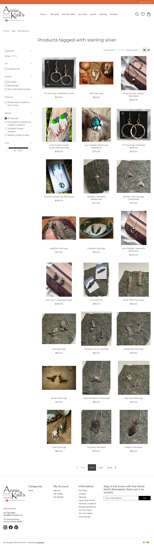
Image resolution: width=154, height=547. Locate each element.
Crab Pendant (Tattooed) (96, 398)
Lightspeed (40, 542)
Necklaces (13, 85)
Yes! (144, 498)
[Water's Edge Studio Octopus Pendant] (96, 427)
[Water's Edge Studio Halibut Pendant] (134, 427)
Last (100, 467)
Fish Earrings (96, 93)
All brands (12, 118)
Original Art (13, 68)
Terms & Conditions (87, 504)
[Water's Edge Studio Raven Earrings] (59, 378)
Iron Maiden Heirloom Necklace (133, 249)
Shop (7, 56)
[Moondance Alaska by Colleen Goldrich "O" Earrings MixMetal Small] (59, 73)
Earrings (11, 82)
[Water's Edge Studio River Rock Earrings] (134, 280)
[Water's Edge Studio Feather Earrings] (96, 228)
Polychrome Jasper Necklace (133, 94)
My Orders (58, 494)
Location (114, 14)
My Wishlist (59, 497)
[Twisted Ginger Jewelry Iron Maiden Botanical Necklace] (96, 125)
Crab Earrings (59, 447)
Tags (13, 31)
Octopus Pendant (96, 447)
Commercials (84, 517)
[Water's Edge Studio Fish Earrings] (96, 73)
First (92, 467)
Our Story (82, 14)
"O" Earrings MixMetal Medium (133, 146)
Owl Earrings (59, 349)
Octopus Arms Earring (96, 349)
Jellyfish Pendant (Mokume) (96, 197)
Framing (103, 14)
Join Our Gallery (86, 513)
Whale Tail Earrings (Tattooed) (133, 197)
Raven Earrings (59, 398)
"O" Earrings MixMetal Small (59, 93)
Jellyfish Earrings (59, 248)
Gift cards (54, 14)
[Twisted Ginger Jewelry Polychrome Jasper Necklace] (134, 73)
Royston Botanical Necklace (59, 196)
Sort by (121, 50)
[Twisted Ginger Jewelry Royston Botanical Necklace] (59, 176)
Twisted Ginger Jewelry (15, 130)
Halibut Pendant (133, 447)
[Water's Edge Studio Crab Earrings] (59, 427)
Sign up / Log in (145, 2)
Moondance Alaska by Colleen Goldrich (19, 123)
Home (6, 31)
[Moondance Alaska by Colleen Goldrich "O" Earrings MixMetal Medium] (134, 125)
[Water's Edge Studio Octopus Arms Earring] (96, 329)
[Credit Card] (143, 542)
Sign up (57, 490)
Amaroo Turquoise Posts (59, 300)
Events (93, 14)
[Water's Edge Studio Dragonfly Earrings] (134, 329)
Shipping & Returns (87, 507)
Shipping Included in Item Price (18, 103)
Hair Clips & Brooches (18, 89)
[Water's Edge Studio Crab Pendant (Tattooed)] (96, 378)
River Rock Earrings (133, 300)
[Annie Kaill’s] (13, 14)
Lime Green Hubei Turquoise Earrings (59, 146)
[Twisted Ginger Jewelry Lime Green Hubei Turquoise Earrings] (59, 125)
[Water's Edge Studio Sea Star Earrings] (134, 378)
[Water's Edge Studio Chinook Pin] (96, 280)
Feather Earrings (96, 248)
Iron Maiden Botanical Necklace (96, 146)
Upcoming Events (87, 500)
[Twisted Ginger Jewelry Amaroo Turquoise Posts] (59, 280)
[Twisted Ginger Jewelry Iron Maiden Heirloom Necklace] (134, 228)
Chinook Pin (96, 300)
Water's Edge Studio (18, 135)
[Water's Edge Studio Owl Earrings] (59, 329)
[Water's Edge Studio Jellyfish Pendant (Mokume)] (96, 176)
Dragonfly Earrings (134, 349)
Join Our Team (68, 14)
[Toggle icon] (137, 14)
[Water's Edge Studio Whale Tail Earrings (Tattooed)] (134, 176)
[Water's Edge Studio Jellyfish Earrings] (59, 228)
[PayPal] (147, 542)
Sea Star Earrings (134, 398)
